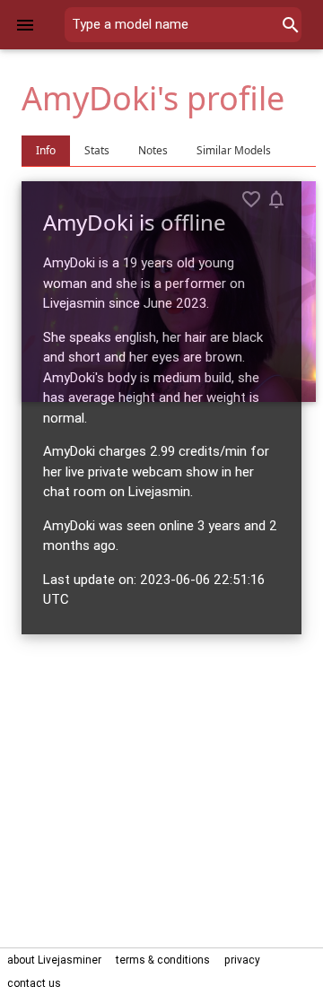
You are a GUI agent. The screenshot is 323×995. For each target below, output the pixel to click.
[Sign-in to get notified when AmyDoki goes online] (276, 199)
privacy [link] (242, 959)
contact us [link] (34, 983)
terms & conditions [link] (163, 959)
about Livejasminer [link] (54, 959)
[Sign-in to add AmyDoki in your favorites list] (251, 199)
